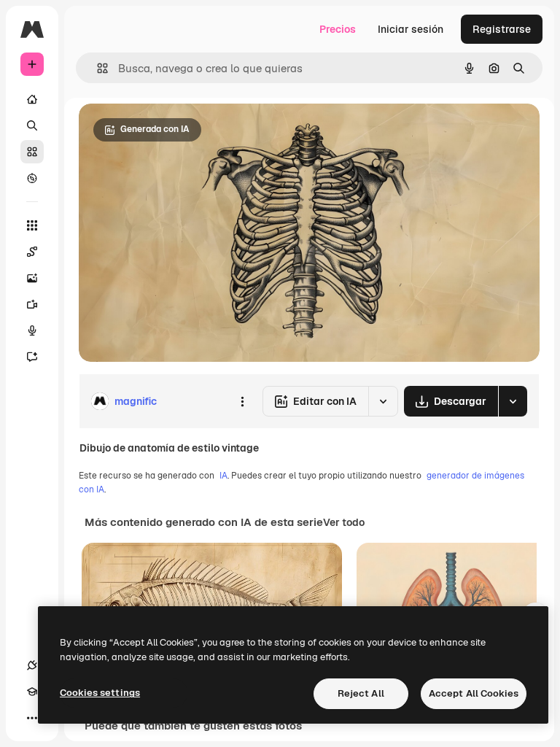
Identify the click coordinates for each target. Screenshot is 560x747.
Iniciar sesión (410, 29)
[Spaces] (32, 251)
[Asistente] (32, 356)
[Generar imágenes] (32, 278)
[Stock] (32, 151)
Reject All (361, 693)
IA (223, 475)
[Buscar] (32, 125)
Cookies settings (100, 692)
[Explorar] (32, 178)
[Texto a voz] (32, 330)
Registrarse (501, 29)
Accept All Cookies (473, 693)
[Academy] (32, 691)
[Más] (32, 717)
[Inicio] (32, 99)
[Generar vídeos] (32, 304)
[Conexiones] (32, 665)
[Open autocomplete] (97, 68)
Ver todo (344, 522)
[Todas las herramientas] (32, 225)
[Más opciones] (242, 401)
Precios (337, 29)
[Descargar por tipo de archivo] (512, 401)
